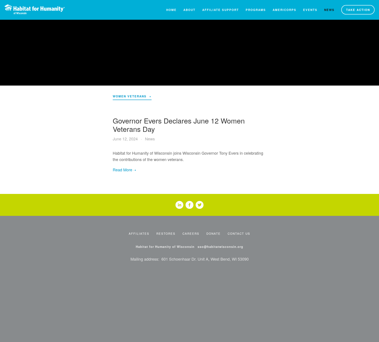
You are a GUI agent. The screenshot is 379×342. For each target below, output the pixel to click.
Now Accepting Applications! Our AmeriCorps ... (190, 51)
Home (171, 10)
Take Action (358, 10)
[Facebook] (189, 205)
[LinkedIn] (179, 205)
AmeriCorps (284, 10)
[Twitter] (200, 205)
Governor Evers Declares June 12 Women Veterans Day (179, 124)
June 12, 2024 (125, 138)
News (329, 10)
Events (310, 10)
